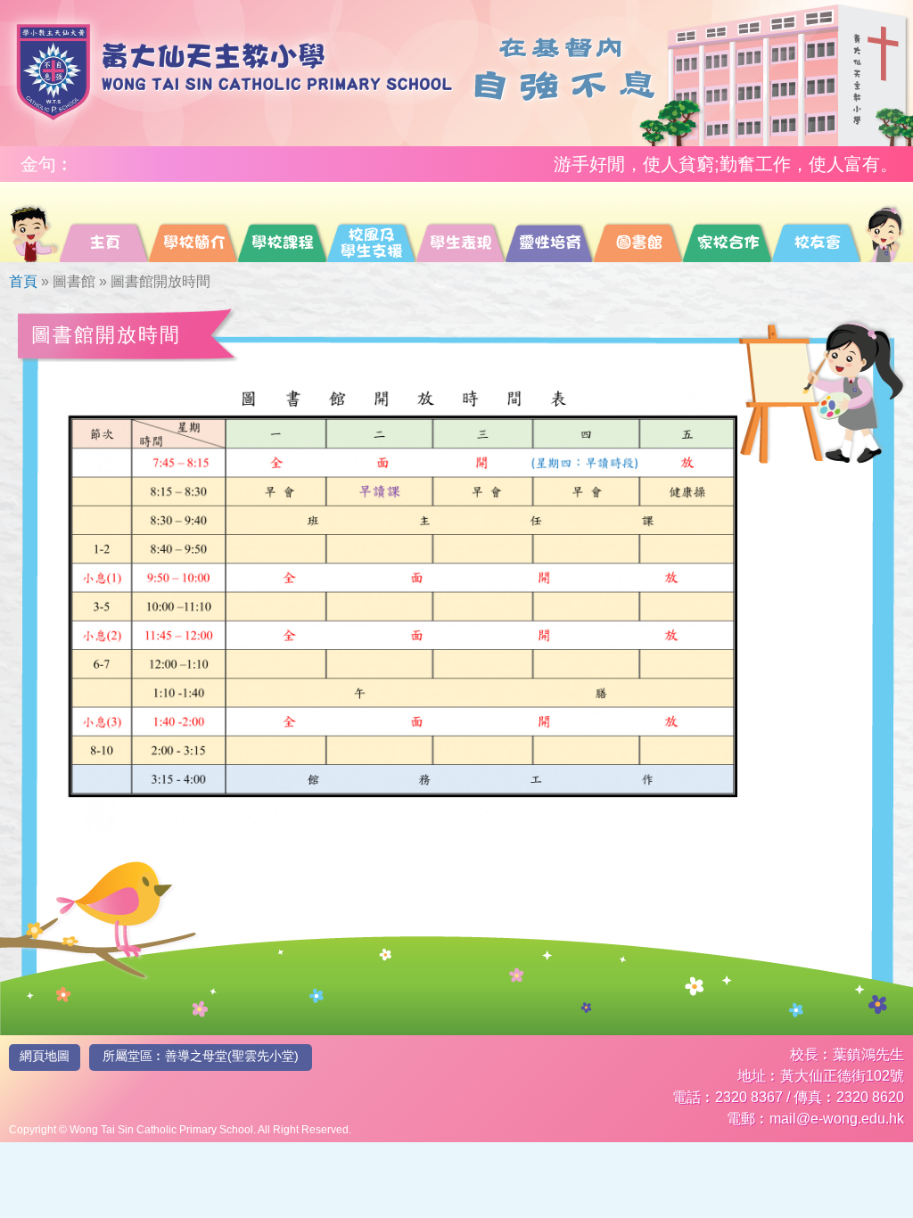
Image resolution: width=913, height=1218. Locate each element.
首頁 (23, 281)
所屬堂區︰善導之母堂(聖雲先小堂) (201, 1056)
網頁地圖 (45, 1056)
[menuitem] (33, 222)
